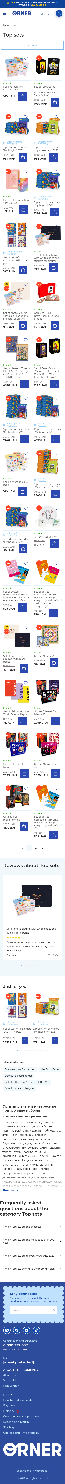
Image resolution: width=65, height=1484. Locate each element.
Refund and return (16, 1422)
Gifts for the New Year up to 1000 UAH (27, 1082)
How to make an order (18, 1400)
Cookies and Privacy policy (21, 1432)
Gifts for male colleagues (19, 1088)
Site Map (9, 1427)
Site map (31, 1466)
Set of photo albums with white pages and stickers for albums (31, 930)
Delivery (9, 1411)
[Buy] (22, 96)
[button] (7, 1009)
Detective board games (18, 1075)
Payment (9, 1405)
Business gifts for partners (20, 1069)
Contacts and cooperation (21, 1416)
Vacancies (10, 1380)
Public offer (11, 1386)
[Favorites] (47, 13)
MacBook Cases (50, 1069)
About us (9, 1375)
